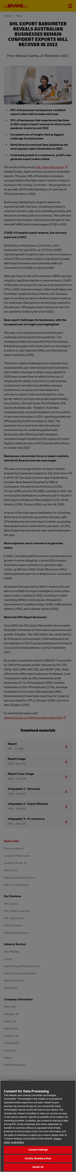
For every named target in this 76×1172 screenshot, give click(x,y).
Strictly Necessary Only (38, 1158)
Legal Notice (17, 1142)
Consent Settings (38, 1149)
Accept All (38, 1167)
